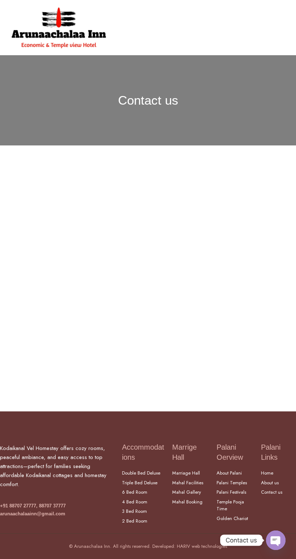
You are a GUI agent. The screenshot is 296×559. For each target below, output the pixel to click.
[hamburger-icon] (282, 27)
